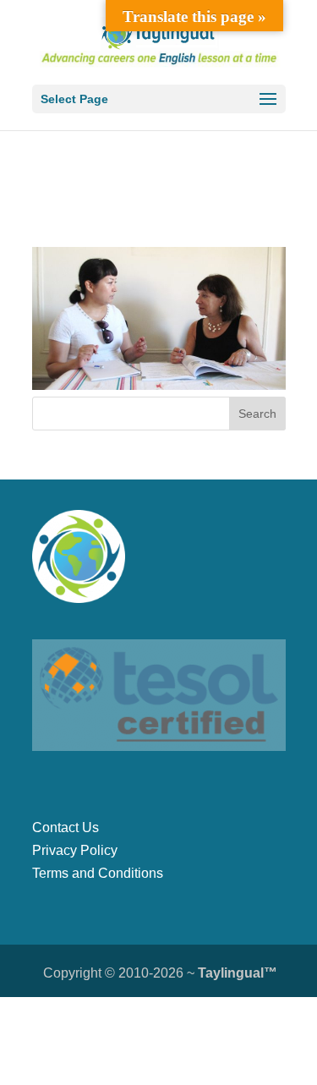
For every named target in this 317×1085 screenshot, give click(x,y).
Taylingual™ (237, 973)
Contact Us (65, 827)
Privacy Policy (75, 850)
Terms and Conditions (97, 873)
